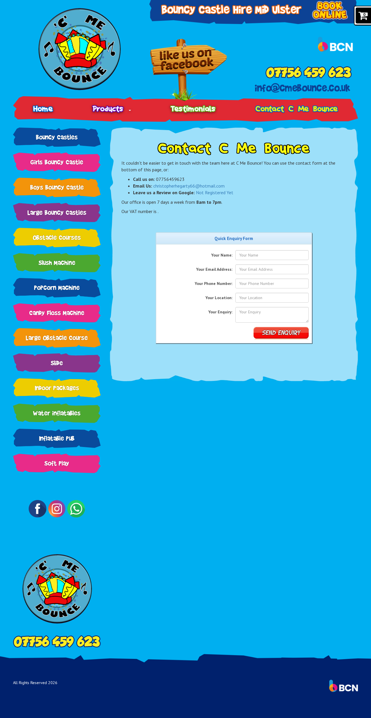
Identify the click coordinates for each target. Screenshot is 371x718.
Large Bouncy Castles (57, 212)
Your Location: (218, 297)
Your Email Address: (214, 269)
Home (43, 108)
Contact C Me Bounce (297, 108)
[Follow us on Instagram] (57, 508)
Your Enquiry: (220, 312)
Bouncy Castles (57, 136)
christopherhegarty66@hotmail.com (189, 186)
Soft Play (56, 463)
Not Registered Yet (214, 192)
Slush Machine (57, 262)
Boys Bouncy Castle (57, 187)
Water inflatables (57, 412)
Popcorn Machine (57, 287)
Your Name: (221, 255)
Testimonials (193, 108)
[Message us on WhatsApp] (76, 508)
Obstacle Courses (57, 237)
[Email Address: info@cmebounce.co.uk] (303, 88)
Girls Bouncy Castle (56, 161)
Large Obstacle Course (57, 337)
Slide (57, 362)
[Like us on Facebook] (188, 71)
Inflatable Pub (56, 438)
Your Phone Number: (213, 283)
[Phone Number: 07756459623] (308, 72)
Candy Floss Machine (56, 312)
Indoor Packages (57, 387)
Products (110, 108)
